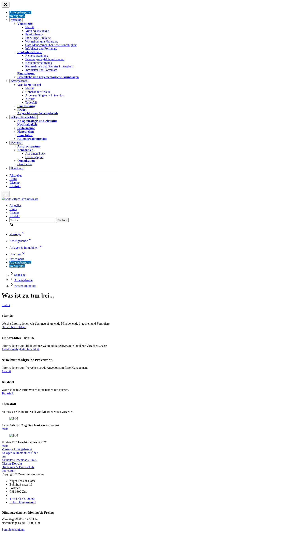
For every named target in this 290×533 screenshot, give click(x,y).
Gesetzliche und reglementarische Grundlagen (48, 77)
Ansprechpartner (29, 146)
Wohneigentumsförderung (41, 41)
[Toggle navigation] (5, 5)
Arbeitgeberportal (20, 12)
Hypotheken (25, 131)
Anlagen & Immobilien (23, 117)
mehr (5, 428)
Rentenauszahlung (36, 55)
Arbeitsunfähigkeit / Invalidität (20, 349)
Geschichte (24, 164)
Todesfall (31, 102)
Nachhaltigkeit (27, 124)
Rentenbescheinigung (38, 62)
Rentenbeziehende (29, 52)
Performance (26, 128)
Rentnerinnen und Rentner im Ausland (49, 66)
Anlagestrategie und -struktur (37, 121)
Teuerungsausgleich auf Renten (44, 59)
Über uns (16, 142)
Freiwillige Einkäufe (38, 38)
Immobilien (25, 135)
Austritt (30, 99)
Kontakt (15, 186)
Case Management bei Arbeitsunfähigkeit (51, 45)
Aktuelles (15, 175)
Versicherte (25, 23)
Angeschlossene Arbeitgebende (37, 113)
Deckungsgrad (34, 157)
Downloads (17, 168)
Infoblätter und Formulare (41, 48)
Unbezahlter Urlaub (37, 92)
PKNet (21, 109)
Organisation (26, 160)
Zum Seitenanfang (13, 529)
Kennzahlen (25, 150)
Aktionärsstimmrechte (32, 138)
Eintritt (29, 27)
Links (13, 179)
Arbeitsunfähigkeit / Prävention (44, 95)
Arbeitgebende (19, 80)
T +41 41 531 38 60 (22, 498)
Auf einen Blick (35, 153)
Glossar (14, 182)
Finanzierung (26, 73)
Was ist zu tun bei (29, 84)
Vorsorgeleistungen (37, 30)
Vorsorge (16, 19)
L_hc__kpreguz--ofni (22, 502)
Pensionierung (34, 34)
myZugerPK (17, 16)
